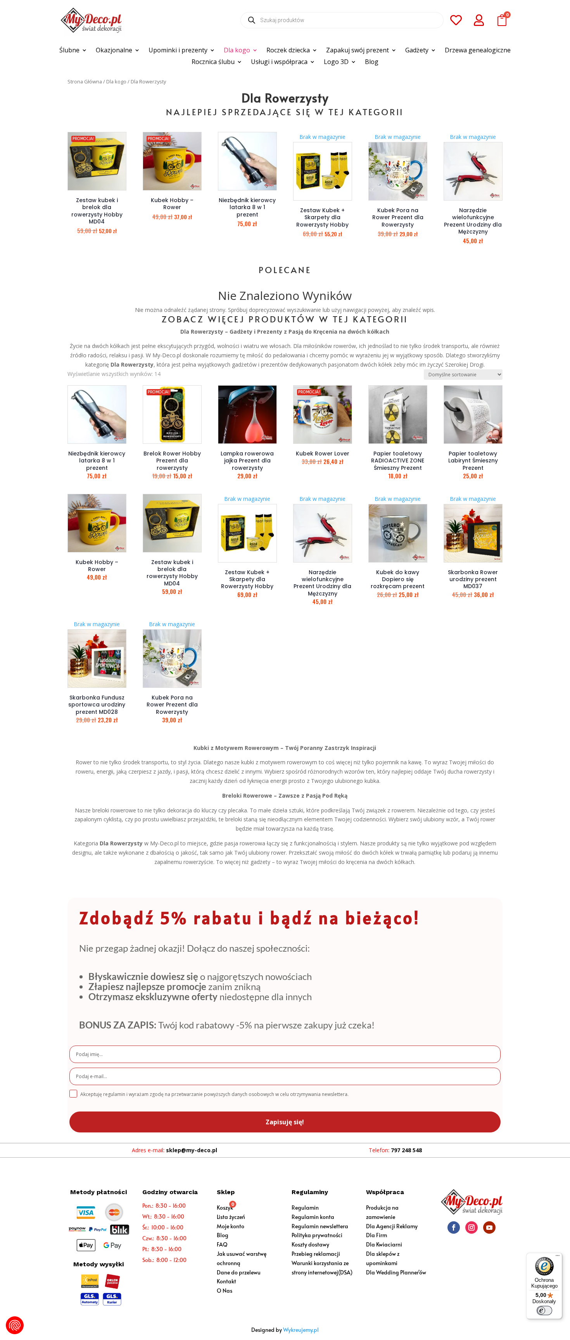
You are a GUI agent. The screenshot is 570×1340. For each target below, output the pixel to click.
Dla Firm (376, 1235)
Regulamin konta (313, 1217)
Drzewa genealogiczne (478, 50)
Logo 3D (336, 62)
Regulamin (305, 1207)
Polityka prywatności (317, 1235)
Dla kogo (237, 50)
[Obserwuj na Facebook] (453, 1227)
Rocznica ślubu (213, 62)
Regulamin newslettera (320, 1226)
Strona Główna (84, 81)
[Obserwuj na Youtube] (489, 1227)
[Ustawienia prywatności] (15, 1325)
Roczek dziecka (288, 50)
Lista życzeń (231, 1217)
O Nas (224, 1290)
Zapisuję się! (285, 1122)
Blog (371, 62)
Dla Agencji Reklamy (392, 1226)
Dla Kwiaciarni (384, 1244)
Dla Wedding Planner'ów (396, 1272)
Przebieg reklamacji (316, 1253)
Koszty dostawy (310, 1244)
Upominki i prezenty (178, 50)
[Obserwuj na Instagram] (471, 1227)
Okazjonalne (114, 50)
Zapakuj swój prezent (357, 50)
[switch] (544, 1310)
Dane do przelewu (239, 1272)
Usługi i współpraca (279, 62)
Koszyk (225, 1207)
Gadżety (416, 50)
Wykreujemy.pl (301, 1329)
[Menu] (557, 1257)
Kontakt (226, 1281)
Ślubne (69, 50)
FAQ (222, 1244)
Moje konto (230, 1226)
